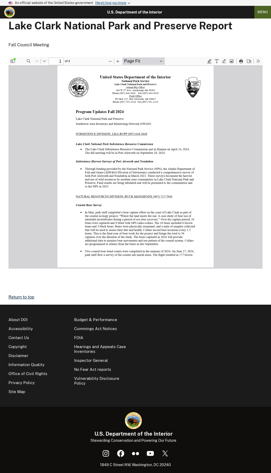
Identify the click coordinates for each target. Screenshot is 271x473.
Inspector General (91, 360)
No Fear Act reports (92, 369)
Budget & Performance (95, 319)
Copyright (17, 346)
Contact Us (18, 337)
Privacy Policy (21, 382)
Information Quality (26, 364)
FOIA (78, 337)
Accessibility (20, 328)
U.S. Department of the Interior (134, 12)
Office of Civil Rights (27, 373)
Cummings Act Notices (95, 328)
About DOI (18, 319)
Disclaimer (18, 355)
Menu (263, 12)
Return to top (21, 297)
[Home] (9, 12)
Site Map (16, 391)
